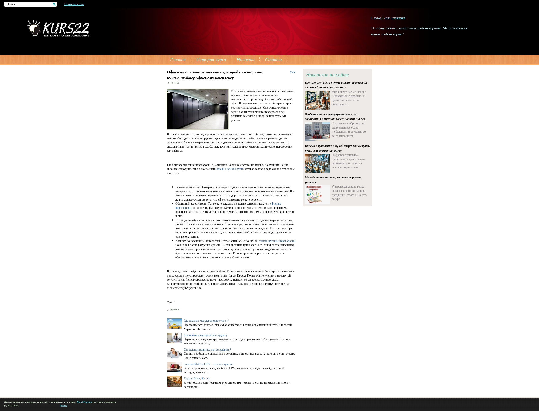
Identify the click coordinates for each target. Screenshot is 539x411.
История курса (211, 59)
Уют (292, 72)
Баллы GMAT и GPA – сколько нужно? (208, 364)
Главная (178, 59)
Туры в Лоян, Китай (196, 378)
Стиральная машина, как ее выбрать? (207, 349)
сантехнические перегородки (277, 241)
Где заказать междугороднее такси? (206, 320)
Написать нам (74, 4)
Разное (63, 405)
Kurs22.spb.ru (84, 402)
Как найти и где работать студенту (205, 335)
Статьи (273, 59)
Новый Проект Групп (229, 169)
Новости (246, 59)
